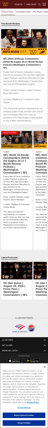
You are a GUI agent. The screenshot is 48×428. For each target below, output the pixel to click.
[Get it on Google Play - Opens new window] (32, 362)
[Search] (39, 4)
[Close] (45, 367)
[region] (24, 395)
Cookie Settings (24, 408)
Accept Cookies (24, 423)
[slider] (24, 49)
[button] (7, 42)
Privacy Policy (11, 402)
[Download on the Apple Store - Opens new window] (14, 361)
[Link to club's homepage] (5, 3)
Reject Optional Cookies (24, 415)
